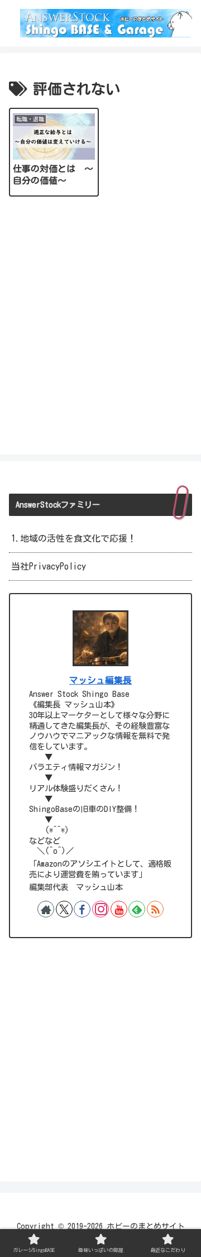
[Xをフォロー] (64, 909)
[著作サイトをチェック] (45, 909)
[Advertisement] (100, 323)
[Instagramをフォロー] (100, 909)
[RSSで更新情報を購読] (155, 909)
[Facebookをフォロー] (82, 909)
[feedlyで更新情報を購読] (136, 909)
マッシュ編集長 (100, 680)
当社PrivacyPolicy (48, 566)
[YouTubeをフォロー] (119, 909)
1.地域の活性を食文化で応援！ (73, 538)
